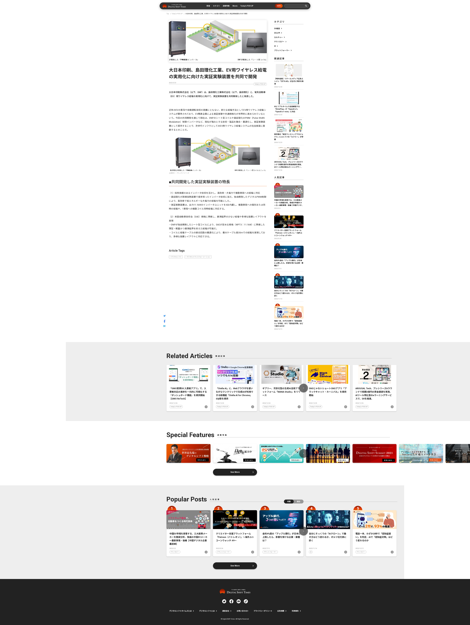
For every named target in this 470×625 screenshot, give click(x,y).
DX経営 (277, 28)
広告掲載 (280, 611)
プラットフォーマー (282, 50)
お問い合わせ (242, 611)
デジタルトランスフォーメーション (198, 257)
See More (235, 472)
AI (275, 46)
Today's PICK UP (260, 84)
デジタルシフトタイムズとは (180, 611)
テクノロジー (279, 42)
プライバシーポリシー (262, 611)
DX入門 (277, 33)
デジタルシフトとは (207, 611)
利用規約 (295, 611)
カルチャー (278, 37)
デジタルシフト (176, 257)
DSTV (279, 6)
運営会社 (225, 611)
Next (303, 388)
